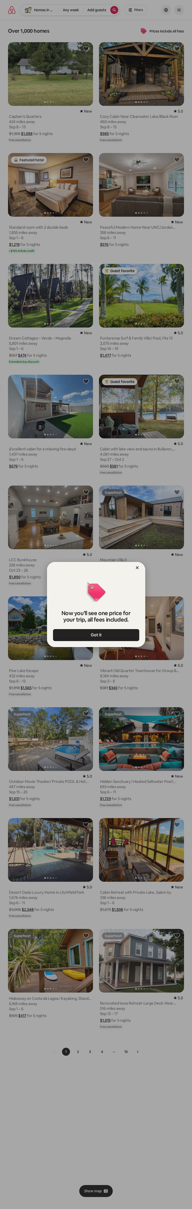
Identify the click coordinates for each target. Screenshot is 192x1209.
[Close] (137, 568)
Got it (96, 635)
